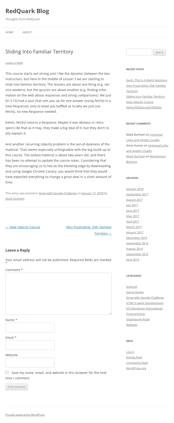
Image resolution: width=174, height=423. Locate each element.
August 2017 (134, 200)
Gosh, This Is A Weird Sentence (146, 80)
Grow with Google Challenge (58, 193)
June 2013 (132, 259)
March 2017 (134, 227)
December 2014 (136, 238)
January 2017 (134, 232)
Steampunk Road (138, 319)
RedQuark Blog (27, 11)
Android (131, 287)
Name (11, 320)
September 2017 (137, 194)
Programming (135, 314)
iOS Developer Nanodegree (144, 308)
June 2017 (132, 211)
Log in (130, 352)
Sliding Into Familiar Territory (145, 96)
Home (9, 32)
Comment (14, 270)
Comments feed (137, 363)
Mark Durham (14, 199)
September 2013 (137, 254)
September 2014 (137, 243)
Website (11, 355)
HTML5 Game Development (145, 303)
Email (11, 337)
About (27, 32)
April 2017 (132, 221)
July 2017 (132, 205)
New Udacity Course (22, 227)
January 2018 (134, 189)
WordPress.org (136, 368)
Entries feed (134, 357)
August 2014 (134, 249)
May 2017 (132, 216)
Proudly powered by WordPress (25, 415)
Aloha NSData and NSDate (144, 107)
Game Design (135, 292)
